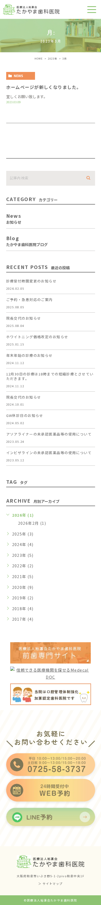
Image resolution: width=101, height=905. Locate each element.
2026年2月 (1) (32, 523)
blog (27, 240)
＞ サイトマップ (50, 883)
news (18, 75)
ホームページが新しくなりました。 (43, 87)
